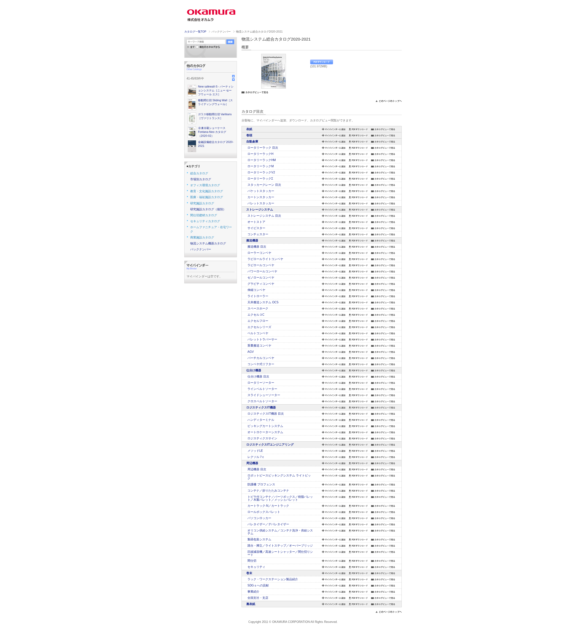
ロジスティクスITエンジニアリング (270, 444)
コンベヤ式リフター (260, 364)
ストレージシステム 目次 (264, 215)
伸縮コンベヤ (256, 290)
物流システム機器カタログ (208, 243)
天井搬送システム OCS (263, 302)
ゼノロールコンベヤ (260, 277)
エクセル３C (255, 314)
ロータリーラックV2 (261, 172)
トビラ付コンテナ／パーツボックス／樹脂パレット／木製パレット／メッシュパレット (280, 498)
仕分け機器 (253, 370)
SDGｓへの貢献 (258, 585)
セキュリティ (256, 567)
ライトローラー (257, 296)
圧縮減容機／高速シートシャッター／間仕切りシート (280, 553)
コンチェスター (257, 234)
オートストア (256, 222)
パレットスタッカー (260, 203)
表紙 (249, 129)
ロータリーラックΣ (260, 178)
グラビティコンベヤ (260, 283)
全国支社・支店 (257, 597)
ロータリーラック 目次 (262, 147)
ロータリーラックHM (261, 160)
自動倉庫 (252, 141)
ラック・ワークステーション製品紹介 (272, 579)
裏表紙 (250, 604)
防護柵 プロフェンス (261, 484)
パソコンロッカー (259, 518)
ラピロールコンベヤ (260, 265)
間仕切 (251, 560)
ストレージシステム (259, 209)
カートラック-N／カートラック (268, 505)
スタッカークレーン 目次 (264, 184)
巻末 (249, 573)
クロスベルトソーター (262, 401)
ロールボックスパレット (263, 512)
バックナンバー (200, 249)
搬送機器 (252, 240)
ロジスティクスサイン (262, 438)
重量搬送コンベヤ (259, 345)
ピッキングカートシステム (265, 426)
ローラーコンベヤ (259, 253)
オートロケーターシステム (265, 432)
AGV (250, 351)
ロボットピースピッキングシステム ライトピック (279, 477)
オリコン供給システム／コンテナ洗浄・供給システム (280, 532)
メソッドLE (255, 450)
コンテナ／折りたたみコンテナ (268, 490)
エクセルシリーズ (259, 327)
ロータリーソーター (260, 382)
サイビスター (256, 228)
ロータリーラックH (260, 154)
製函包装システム (259, 539)
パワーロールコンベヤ (262, 271)
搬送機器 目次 (256, 246)
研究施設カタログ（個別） (208, 209)
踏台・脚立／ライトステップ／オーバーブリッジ (280, 545)
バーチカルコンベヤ (260, 358)
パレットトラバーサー (262, 339)
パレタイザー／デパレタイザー (268, 524)
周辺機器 (252, 463)
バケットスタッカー (260, 191)
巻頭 (249, 135)
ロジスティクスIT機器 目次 (265, 413)
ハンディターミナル (260, 419)
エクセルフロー (257, 321)
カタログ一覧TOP (195, 31)
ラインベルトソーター (262, 389)
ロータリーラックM (260, 166)
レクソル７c (255, 457)
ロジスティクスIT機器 (261, 407)
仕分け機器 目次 (258, 376)
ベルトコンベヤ (257, 333)
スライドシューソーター (263, 395)
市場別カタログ (200, 179)
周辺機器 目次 (256, 469)
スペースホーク (257, 308)
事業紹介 (253, 591)
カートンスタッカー (260, 197)
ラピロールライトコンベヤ (265, 259)
